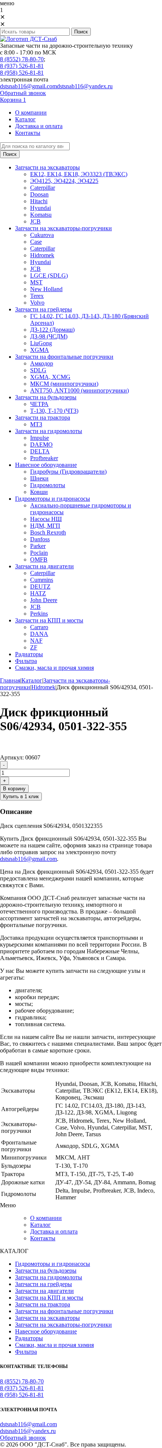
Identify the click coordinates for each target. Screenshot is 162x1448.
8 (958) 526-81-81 (22, 72)
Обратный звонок (23, 93)
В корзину (14, 788)
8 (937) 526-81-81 (22, 66)
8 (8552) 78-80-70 (22, 59)
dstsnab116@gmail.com (28, 86)
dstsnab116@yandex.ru (85, 86)
